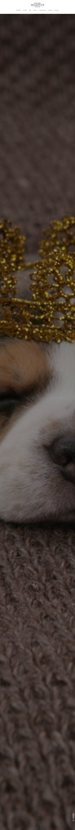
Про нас (35, 10)
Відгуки (50, 10)
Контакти (56, 10)
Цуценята (18, 10)
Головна (25, 10)
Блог (30, 10)
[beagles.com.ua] (37, 5)
